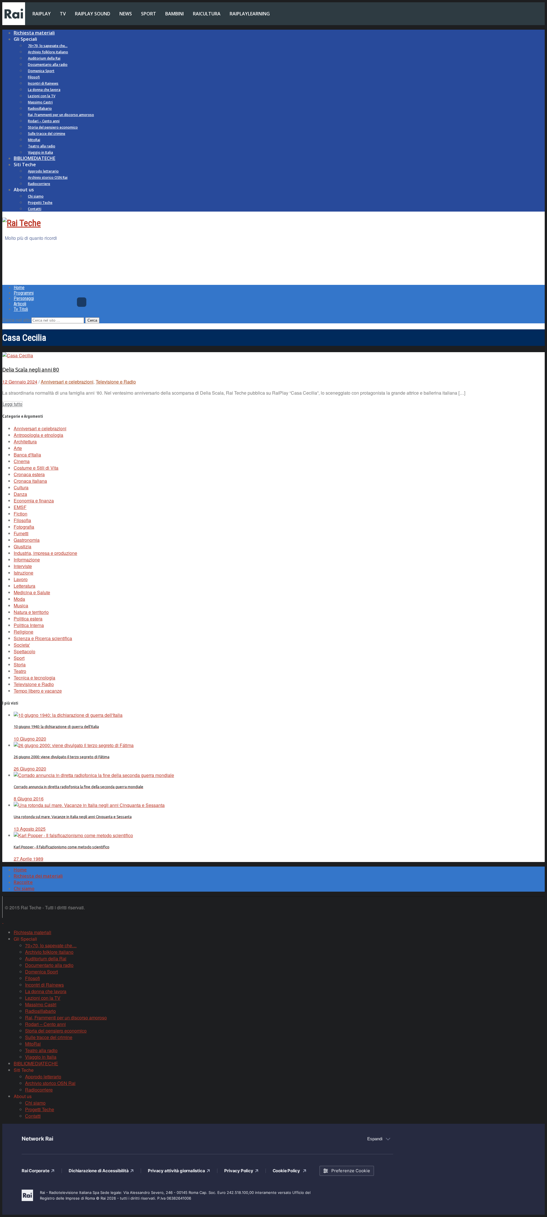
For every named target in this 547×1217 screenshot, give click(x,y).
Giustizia (22, 546)
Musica (21, 605)
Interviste (23, 566)
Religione (23, 631)
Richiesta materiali (34, 33)
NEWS (125, 14)
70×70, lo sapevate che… (48, 45)
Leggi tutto (12, 404)
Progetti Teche (40, 202)
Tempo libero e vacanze (38, 690)
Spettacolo (24, 651)
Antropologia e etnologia (38, 435)
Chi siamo (36, 196)
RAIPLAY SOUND (92, 14)
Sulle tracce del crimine (46, 133)
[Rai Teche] (21, 223)
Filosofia (22, 520)
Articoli (20, 304)
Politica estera (28, 618)
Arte (18, 448)
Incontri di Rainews (43, 83)
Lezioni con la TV (41, 96)
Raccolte (23, 882)
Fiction (20, 513)
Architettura (25, 441)
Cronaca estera (29, 474)
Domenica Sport (41, 70)
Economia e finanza (34, 500)
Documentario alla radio (48, 64)
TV (63, 14)
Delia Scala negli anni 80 (30, 370)
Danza (20, 494)
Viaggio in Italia (40, 152)
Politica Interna (29, 625)
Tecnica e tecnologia (34, 677)
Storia (20, 664)
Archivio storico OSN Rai (48, 177)
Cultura (21, 487)
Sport (19, 658)
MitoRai (34, 139)
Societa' (22, 645)
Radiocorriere (39, 183)
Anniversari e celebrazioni (67, 381)
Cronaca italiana (30, 481)
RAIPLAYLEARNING (250, 14)
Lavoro (21, 579)
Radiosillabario (40, 108)
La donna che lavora (44, 89)
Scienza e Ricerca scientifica (43, 638)
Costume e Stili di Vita (36, 468)
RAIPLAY (41, 14)
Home (19, 287)
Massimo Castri (40, 102)
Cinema (22, 461)
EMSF (20, 507)
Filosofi (34, 77)
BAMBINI (174, 14)
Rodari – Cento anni (44, 121)
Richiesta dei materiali (38, 876)
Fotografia (24, 527)
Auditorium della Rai (44, 58)
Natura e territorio (31, 612)
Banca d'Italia (27, 454)
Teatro (20, 671)
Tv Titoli (21, 309)
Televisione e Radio (116, 381)
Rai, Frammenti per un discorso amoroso (61, 114)
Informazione (27, 559)
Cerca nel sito (16, 320)
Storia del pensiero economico (53, 127)
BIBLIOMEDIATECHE (34, 158)
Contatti (34, 208)
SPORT (148, 14)
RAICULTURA (207, 14)
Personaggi (24, 298)
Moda (19, 599)
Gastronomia (27, 540)
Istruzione (23, 572)
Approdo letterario (43, 171)
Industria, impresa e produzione (45, 553)
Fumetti (21, 533)
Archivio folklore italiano (48, 52)
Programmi (24, 293)
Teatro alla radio (41, 146)
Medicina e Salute (32, 592)
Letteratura (24, 586)
